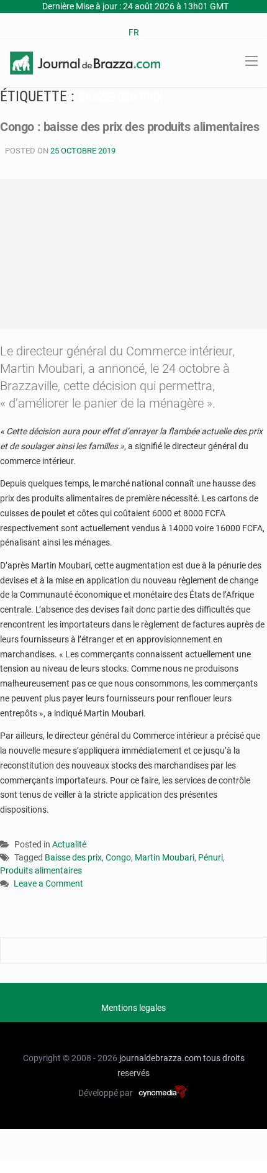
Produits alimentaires (41, 870)
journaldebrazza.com (160, 1058)
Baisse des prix (73, 857)
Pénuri (210, 857)
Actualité (69, 844)
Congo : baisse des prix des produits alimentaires (129, 126)
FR (134, 32)
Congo (118, 857)
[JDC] (85, 62)
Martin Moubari (164, 857)
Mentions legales (133, 1008)
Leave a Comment (48, 884)
